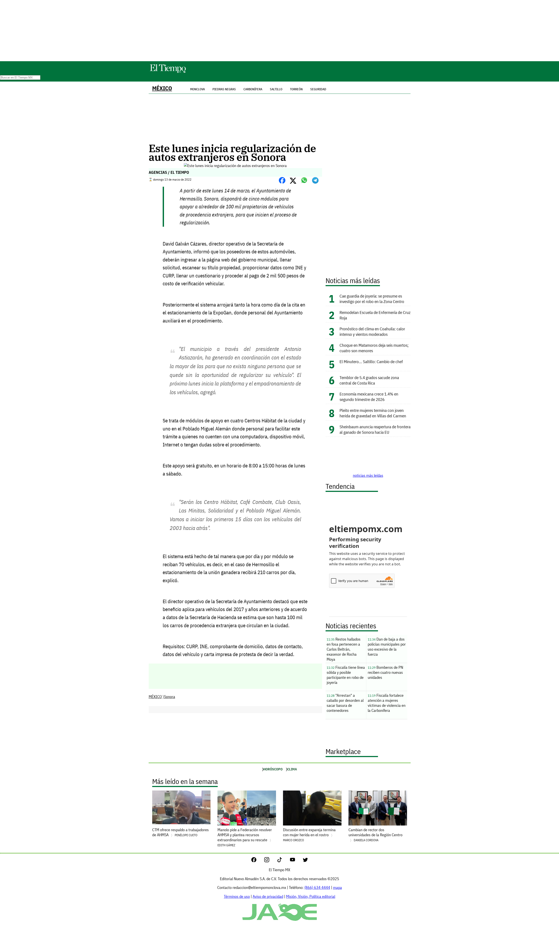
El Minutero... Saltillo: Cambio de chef (371, 361)
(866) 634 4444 (317, 887)
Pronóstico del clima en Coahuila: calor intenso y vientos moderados (372, 331)
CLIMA (292, 769)
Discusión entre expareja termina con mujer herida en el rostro (309, 834)
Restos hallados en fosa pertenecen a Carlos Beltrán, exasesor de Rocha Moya (344, 649)
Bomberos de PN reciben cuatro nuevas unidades (385, 672)
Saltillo (276, 89)
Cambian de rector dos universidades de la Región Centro (375, 834)
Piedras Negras (224, 89)
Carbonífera (252, 89)
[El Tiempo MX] (168, 72)
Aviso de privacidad (268, 896)
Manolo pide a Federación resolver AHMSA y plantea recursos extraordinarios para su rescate (244, 837)
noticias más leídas (368, 475)
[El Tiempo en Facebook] (257, 860)
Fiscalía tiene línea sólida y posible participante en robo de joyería (346, 675)
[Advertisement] (279, 30)
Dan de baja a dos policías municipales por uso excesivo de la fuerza (387, 647)
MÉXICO (162, 88)
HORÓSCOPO (273, 769)
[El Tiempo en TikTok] (283, 860)
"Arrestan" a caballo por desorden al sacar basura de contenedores (345, 703)
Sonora (169, 696)
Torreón (296, 89)
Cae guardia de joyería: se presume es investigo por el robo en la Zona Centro (372, 298)
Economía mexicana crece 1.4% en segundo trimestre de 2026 (369, 396)
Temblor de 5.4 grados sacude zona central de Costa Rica (369, 380)
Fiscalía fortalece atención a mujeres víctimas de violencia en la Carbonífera (386, 703)
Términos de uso (237, 896)
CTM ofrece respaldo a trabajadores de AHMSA (180, 832)
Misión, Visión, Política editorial (310, 896)
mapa (337, 887)
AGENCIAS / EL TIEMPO (169, 172)
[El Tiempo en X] (305, 860)
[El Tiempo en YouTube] (296, 860)
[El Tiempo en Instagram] (270, 860)
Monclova (197, 89)
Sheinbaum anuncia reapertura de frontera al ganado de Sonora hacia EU (375, 429)
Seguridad (318, 89)
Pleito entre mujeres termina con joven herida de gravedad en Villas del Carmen (373, 413)
